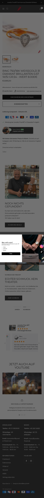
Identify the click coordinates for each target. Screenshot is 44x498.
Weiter (11, 253)
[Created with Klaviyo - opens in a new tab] (22, 263)
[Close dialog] (42, 235)
